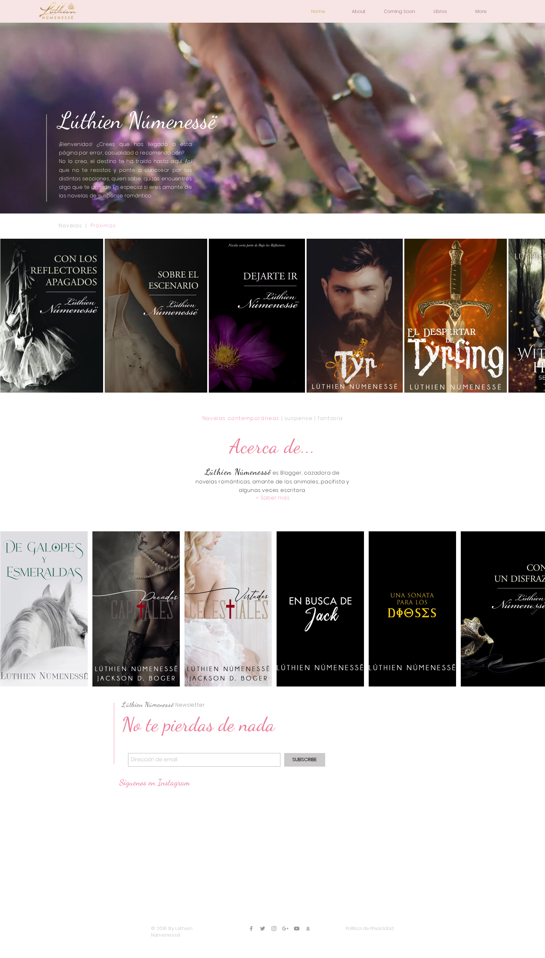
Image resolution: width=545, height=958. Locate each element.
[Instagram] (274, 928)
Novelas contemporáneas (240, 418)
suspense (298, 418)
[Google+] (285, 928)
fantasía (330, 418)
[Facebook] (251, 928)
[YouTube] (296, 928)
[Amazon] (308, 928)
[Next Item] (534, 315)
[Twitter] (262, 928)
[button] (358, 11)
